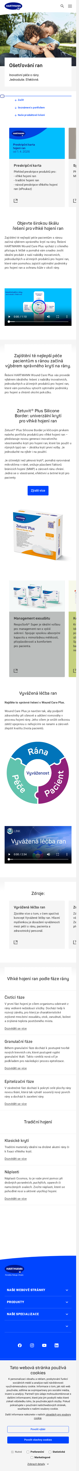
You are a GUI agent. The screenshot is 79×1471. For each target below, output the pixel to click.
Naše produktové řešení (31, 115)
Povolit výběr (38, 1429)
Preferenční (37, 1452)
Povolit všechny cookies (38, 1439)
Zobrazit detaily (36, 1464)
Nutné (18, 1452)
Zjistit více (38, 490)
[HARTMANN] (13, 6)
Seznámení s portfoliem (31, 107)
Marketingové (42, 1457)
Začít (21, 99)
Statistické (59, 1452)
